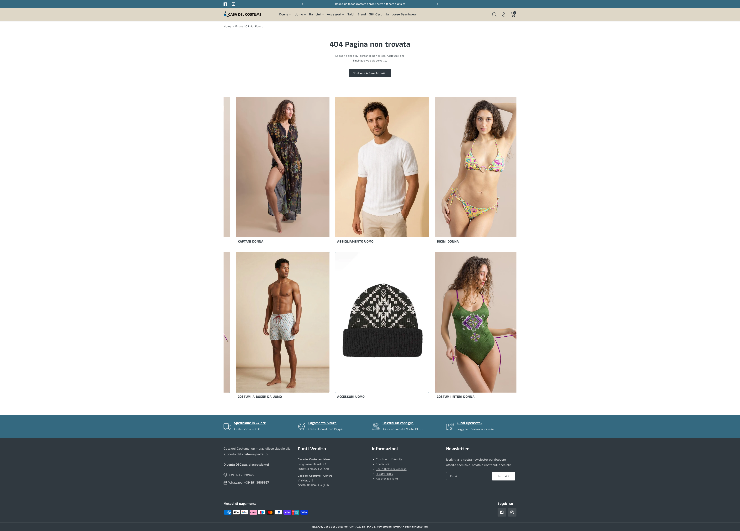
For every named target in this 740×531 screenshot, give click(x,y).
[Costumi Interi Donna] (459, 326)
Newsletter (457, 449)
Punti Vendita (312, 449)
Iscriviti (503, 476)
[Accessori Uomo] (359, 326)
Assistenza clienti (387, 478)
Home (227, 26)
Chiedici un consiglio (398, 423)
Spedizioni (382, 464)
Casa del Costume (336, 526)
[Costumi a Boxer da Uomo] (260, 326)
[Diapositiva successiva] (437, 4)
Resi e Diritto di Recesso (391, 469)
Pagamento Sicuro (322, 423)
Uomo (298, 14)
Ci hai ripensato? (469, 423)
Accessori (334, 14)
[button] (285, 14)
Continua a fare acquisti (370, 73)
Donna (283, 14)
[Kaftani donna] (260, 171)
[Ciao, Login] (503, 14)
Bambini (315, 14)
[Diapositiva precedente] (302, 4)
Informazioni (385, 449)
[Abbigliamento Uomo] (359, 171)
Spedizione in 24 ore (250, 423)
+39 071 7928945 (241, 475)
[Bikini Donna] (459, 171)
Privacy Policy (384, 473)
